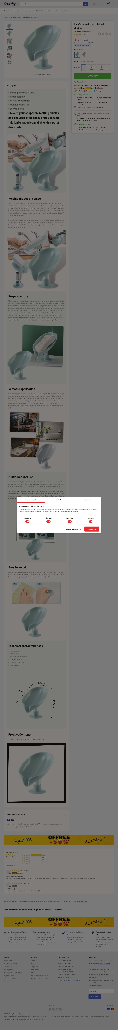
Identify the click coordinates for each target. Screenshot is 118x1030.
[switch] (27, 521)
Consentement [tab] (31, 500)
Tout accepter (92, 529)
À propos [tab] (87, 500)
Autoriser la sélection (73, 529)
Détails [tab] (59, 500)
